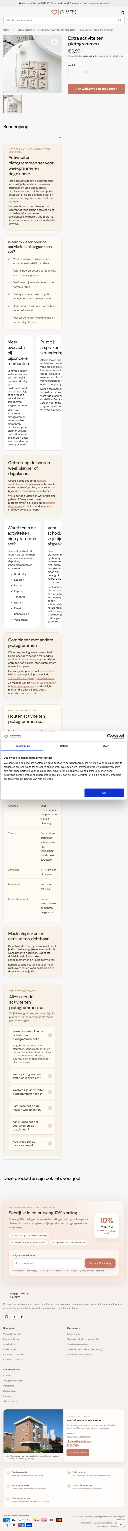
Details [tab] (64, 745)
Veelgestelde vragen (13, 1380)
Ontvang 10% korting (100, 1263)
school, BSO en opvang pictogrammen (31, 678)
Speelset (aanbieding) (77, 1344)
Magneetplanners (11, 1339)
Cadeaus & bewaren (13, 1359)
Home (6, 30)
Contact (7, 1375)
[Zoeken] (120, 20)
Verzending (8, 1385)
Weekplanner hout (12, 1334)
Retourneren (9, 1391)
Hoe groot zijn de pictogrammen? (24, 1143)
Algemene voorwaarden (103, 1522)
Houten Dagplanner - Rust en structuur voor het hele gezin (45, 30)
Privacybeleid (86, 1522)
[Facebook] (14, 1316)
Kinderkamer (9, 1349)
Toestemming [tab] (22, 745)
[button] (4, 12)
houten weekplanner (43, 683)
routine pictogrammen (22, 659)
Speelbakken (9, 1344)
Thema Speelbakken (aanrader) (82, 1339)
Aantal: (71, 65)
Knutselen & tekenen (13, 1354)
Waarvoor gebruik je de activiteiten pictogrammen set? (28, 1035)
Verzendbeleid (102, 1526)
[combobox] (64, 20)
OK (104, 792)
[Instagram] (6, 1316)
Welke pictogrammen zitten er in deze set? (27, 1076)
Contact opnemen (77, 1452)
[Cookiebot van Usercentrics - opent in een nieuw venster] (109, 736)
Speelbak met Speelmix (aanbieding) (85, 1349)
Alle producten (10, 1401)
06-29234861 (72, 1445)
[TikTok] (22, 1316)
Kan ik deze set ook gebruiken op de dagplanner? (26, 1125)
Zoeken (6, 1396)
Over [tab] (105, 745)
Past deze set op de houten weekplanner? (27, 1108)
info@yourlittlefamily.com (78, 1441)
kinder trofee (73, 1334)
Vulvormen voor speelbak (80, 1354)
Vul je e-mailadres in (23, 1255)
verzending (88, 56)
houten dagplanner (22, 686)
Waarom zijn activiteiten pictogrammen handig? (28, 1092)
